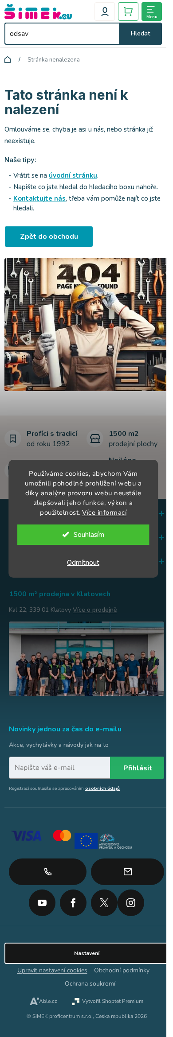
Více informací (104, 512)
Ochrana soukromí (90, 983)
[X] (104, 902)
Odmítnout (83, 562)
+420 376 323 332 (47, 871)
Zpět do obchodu (49, 236)
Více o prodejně (95, 610)
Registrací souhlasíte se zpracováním (64, 788)
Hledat (140, 33)
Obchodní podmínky (121, 970)
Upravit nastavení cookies (52, 970)
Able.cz (48, 1001)
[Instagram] (131, 899)
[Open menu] (152, 11)
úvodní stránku (73, 175)
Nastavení (86, 953)
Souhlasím (89, 534)
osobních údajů (102, 788)
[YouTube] (42, 899)
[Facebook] (73, 899)
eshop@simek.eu (127, 871)
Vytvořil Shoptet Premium (112, 1001)
